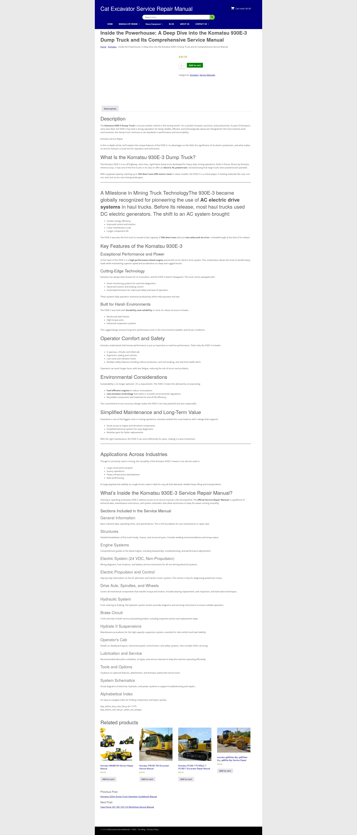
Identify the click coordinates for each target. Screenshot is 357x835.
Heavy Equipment (153, 24)
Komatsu (112, 46)
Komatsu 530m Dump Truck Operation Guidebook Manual (128, 796)
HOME (110, 24)
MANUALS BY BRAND (128, 24)
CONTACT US (201, 24)
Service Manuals (207, 75)
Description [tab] (110, 108)
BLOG (171, 24)
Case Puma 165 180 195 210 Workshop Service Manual (127, 807)
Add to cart (195, 65)
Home (103, 46)
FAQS (134, 829)
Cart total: (243, 8)
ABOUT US (184, 24)
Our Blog (141, 829)
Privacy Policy (152, 829)
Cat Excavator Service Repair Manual (146, 8)
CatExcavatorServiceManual (118, 829)
